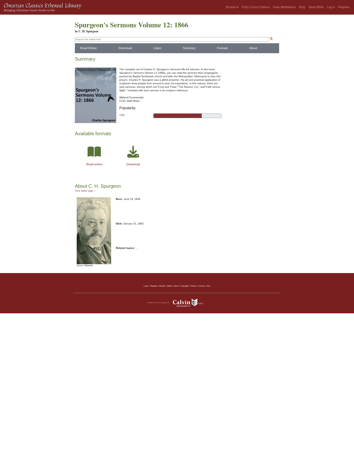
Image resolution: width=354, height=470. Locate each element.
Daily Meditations (284, 7)
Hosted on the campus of (159, 303)
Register (343, 7)
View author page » (85, 190)
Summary (189, 48)
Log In (331, 7)
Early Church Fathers (256, 7)
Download (125, 48)
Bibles (169, 286)
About (253, 48)
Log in (146, 286)
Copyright (185, 286)
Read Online (88, 48)
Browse (231, 7)
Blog (302, 7)
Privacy (193, 286)
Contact (201, 286)
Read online (94, 164)
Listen (157, 48)
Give (208, 286)
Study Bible (316, 7)
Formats (222, 48)
